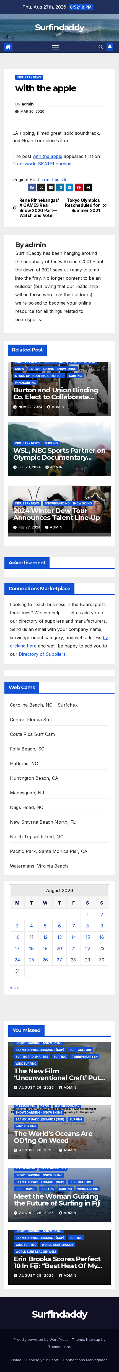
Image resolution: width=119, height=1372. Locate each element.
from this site (54, 179)
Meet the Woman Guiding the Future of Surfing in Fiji (57, 1199)
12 (45, 937)
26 (45, 960)
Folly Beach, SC (27, 749)
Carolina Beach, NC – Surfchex (44, 705)
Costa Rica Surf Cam (32, 734)
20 (59, 948)
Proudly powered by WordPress (41, 1339)
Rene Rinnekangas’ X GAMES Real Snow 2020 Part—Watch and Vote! (39, 208)
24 (17, 960)
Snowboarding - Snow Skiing (52, 369)
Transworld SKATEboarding (41, 163)
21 (73, 948)
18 (31, 948)
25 (31, 960)
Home (16, 1360)
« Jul (15, 987)
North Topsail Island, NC (36, 836)
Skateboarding (82, 362)
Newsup (93, 1339)
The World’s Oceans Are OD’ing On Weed (53, 1137)
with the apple (47, 156)
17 (17, 948)
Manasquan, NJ (27, 792)
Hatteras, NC (24, 763)
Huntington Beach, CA (34, 778)
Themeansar (59, 1346)
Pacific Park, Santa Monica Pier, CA (48, 851)
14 (73, 937)
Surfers (47, 1189)
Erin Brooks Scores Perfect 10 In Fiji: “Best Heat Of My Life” (57, 1266)
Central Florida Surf (31, 719)
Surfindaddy (59, 27)
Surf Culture (80, 1049)
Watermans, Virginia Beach (39, 866)
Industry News (29, 77)
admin (28, 104)
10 (17, 937)
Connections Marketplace (85, 1360)
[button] (101, 47)
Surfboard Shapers (31, 1056)
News (44, 1105)
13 (59, 937)
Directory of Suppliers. (43, 654)
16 (101, 937)
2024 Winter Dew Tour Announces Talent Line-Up (56, 514)
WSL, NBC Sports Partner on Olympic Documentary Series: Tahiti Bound (59, 457)
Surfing (75, 375)
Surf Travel (25, 1189)
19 (45, 948)
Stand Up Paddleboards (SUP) (39, 375)
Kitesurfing (54, 362)
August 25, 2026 (37, 1275)
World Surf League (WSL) (35, 1251)
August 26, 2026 (37, 1087)
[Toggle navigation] (56, 47)
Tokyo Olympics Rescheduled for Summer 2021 (82, 205)
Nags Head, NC (26, 807)
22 (87, 948)
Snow (19, 369)
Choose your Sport (42, 1360)
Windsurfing (25, 382)
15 (88, 937)
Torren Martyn (85, 1056)
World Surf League (57, 1244)
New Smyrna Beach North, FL (43, 822)
